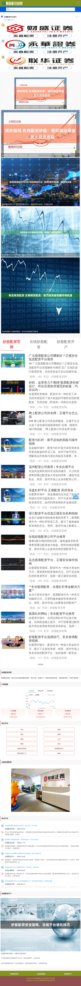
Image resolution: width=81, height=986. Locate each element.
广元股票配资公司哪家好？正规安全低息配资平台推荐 (53, 357)
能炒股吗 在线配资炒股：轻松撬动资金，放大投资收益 (32, 107)
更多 (76, 17)
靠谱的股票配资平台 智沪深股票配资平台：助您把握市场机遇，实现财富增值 (27, 204)
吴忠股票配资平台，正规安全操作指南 (53, 562)
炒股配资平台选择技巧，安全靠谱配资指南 (53, 639)
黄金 (21, 734)
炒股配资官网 (14, 974)
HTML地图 (51, 978)
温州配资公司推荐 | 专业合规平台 (51, 466)
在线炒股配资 (41, 974)
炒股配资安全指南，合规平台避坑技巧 (13, 953)
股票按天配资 (21, 748)
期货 (59, 734)
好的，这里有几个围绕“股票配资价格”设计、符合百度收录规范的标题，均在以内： (54, 386)
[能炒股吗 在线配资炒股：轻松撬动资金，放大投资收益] (40, 93)
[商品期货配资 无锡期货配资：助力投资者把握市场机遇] (40, 295)
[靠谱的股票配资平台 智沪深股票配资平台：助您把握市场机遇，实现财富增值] (40, 182)
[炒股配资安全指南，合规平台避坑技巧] (40, 924)
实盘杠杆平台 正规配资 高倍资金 (51, 490)
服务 (59, 753)
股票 (21, 744)
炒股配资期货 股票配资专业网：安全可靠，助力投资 (21, 826)
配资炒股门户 (21, 753)
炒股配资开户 (68, 974)
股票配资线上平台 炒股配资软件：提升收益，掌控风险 (22, 867)
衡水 (59, 744)
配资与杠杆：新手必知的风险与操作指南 (53, 441)
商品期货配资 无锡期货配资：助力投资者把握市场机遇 (20, 331)
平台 (21, 729)
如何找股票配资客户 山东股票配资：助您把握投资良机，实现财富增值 (24, 963)
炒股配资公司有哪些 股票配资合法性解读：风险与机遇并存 (23, 853)
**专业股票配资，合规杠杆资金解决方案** (54, 588)
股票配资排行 (59, 748)
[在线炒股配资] (12, 3)
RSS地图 (45, 978)
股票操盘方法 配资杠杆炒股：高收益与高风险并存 (18, 255)
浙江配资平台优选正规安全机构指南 (53, 513)
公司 (59, 739)
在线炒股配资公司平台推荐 (47, 536)
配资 (59, 729)
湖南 (21, 739)
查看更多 (40, 664)
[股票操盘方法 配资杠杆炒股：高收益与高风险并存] (40, 232)
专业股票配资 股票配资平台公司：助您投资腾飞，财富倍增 (20, 958)
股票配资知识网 (44, 980)
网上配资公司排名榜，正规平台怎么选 (53, 415)
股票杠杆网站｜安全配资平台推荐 (52, 613)
